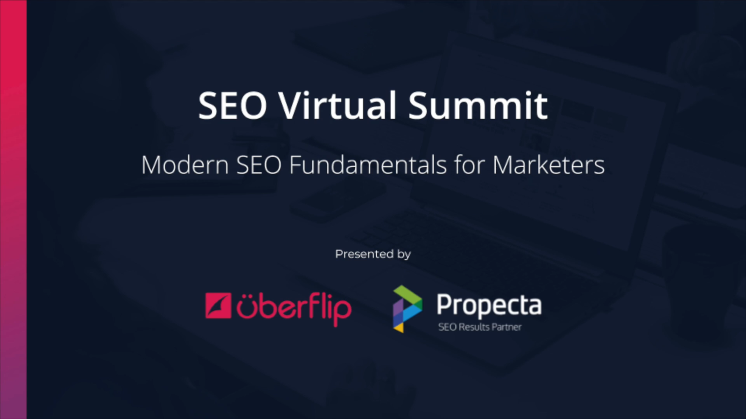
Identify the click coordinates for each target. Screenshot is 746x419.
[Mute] (708, 412)
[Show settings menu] (723, 412)
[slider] (367, 412)
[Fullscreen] (738, 412)
